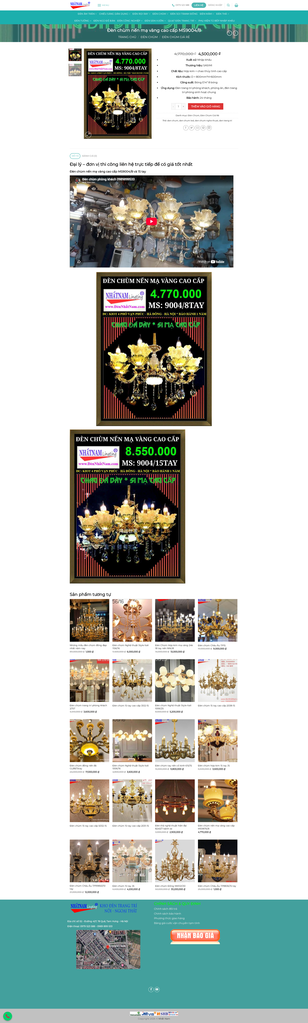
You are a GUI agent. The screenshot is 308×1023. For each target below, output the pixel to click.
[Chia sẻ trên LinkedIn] (209, 127)
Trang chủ (127, 37)
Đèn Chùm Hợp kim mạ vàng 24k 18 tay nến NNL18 (174, 647)
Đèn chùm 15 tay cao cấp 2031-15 (130, 825)
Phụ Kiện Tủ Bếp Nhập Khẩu (216, 20)
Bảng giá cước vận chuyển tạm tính (177, 923)
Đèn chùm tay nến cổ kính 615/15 (173, 765)
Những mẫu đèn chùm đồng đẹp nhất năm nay (88, 647)
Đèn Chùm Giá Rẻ (176, 37)
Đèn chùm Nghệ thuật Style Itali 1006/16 (130, 767)
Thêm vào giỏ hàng (205, 106)
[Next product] (229, 33)
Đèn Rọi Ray (140, 13)
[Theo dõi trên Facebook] (151, 989)
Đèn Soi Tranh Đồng (184, 13)
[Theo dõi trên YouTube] (157, 989)
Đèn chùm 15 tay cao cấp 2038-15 (216, 705)
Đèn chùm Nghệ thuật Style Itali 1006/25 (173, 707)
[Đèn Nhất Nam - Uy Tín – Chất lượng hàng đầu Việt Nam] (81, 5)
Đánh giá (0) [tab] (89, 156)
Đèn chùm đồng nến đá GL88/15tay (83, 767)
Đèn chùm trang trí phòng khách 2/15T (88, 707)
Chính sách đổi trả (165, 908)
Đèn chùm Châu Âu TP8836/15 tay (217, 886)
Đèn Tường (81, 20)
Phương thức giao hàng (169, 918)
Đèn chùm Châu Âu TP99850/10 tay (87, 887)
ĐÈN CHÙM (159, 13)
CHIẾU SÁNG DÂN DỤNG (113, 13)
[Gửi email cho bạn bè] (197, 127)
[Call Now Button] (7, 1016)
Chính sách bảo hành (167, 913)
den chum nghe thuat (206, 120)
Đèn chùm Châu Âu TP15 (212, 645)
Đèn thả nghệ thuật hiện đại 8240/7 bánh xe (171, 827)
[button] (103, 5)
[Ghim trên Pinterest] (203, 127)
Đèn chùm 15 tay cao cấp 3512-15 (130, 705)
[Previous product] (235, 33)
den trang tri (225, 120)
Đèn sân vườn (154, 20)
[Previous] (89, 94)
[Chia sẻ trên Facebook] (185, 127)
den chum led (186, 120)
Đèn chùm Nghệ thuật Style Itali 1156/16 (130, 647)
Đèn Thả (221, 13)
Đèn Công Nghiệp (128, 20)
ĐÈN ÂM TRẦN (86, 13)
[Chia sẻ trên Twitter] (191, 127)
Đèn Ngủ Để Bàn (104, 20)
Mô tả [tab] (75, 156)
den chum (172, 120)
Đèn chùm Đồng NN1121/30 (170, 886)
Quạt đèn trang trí (181, 20)
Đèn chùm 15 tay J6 (123, 886)
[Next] (146, 94)
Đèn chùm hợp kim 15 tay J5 (214, 765)
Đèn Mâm (206, 13)
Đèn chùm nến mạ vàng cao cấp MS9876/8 (216, 827)
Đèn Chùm (149, 37)
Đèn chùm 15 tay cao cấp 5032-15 (88, 825)
